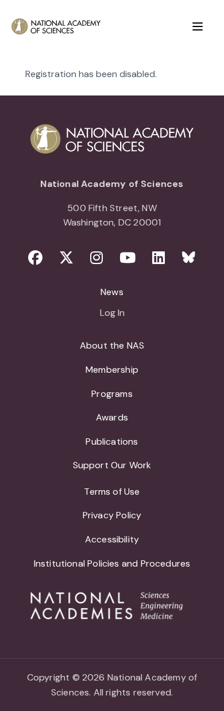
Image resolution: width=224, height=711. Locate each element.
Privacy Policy (112, 515)
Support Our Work (112, 465)
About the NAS (112, 345)
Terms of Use (112, 492)
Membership (112, 370)
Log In (112, 313)
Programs (111, 394)
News (112, 292)
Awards (112, 417)
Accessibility (112, 539)
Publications (112, 441)
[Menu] (198, 26)
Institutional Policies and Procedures (112, 563)
